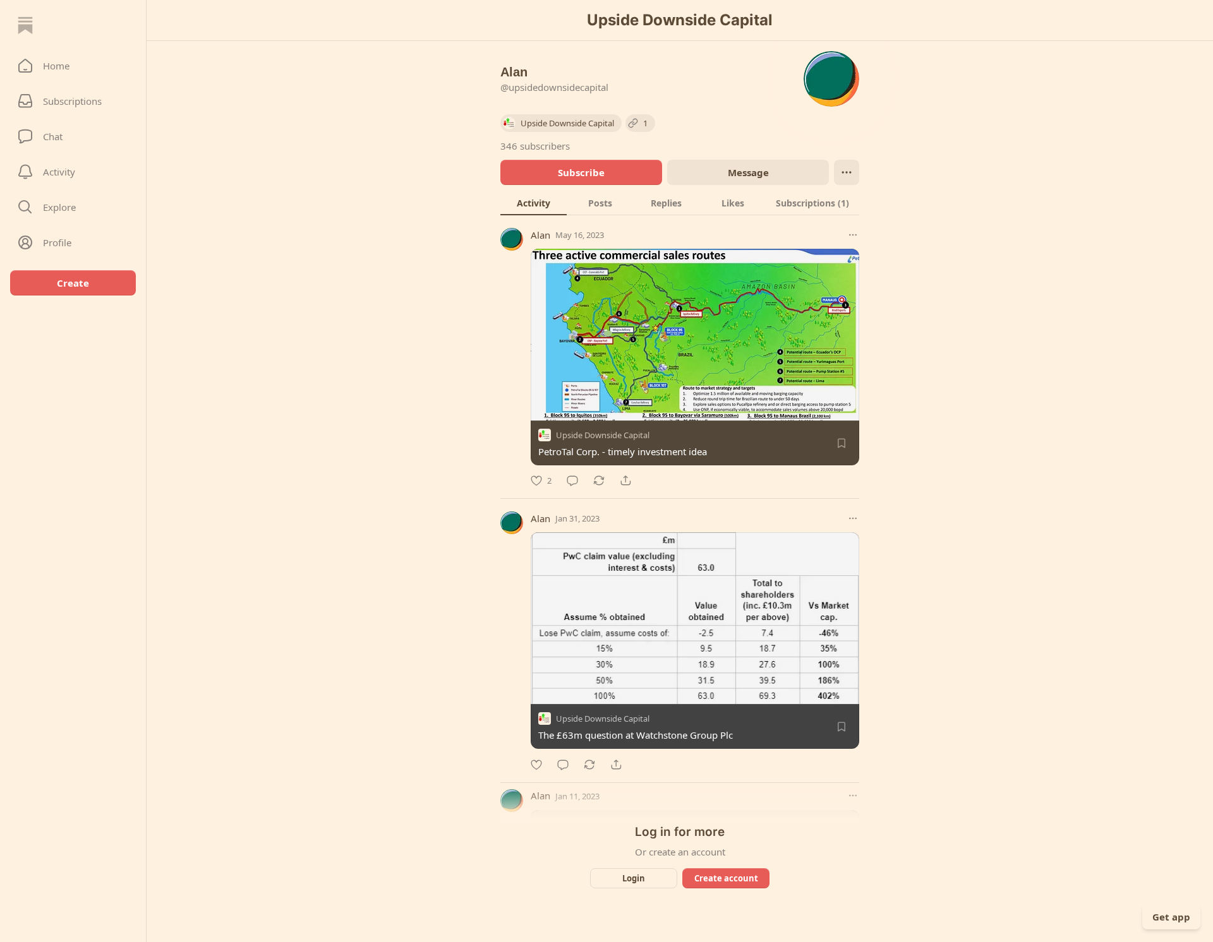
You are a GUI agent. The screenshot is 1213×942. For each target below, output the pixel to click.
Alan (540, 235)
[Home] (25, 25)
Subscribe (581, 172)
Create (73, 283)
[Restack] (599, 480)
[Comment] (572, 480)
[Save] (841, 443)
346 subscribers (535, 146)
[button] (73, 66)
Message (748, 172)
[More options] (853, 235)
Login (633, 878)
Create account (726, 878)
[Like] (536, 764)
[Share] (625, 480)
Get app (1171, 916)
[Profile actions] (846, 172)
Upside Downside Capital (602, 435)
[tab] (533, 202)
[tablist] (679, 202)
